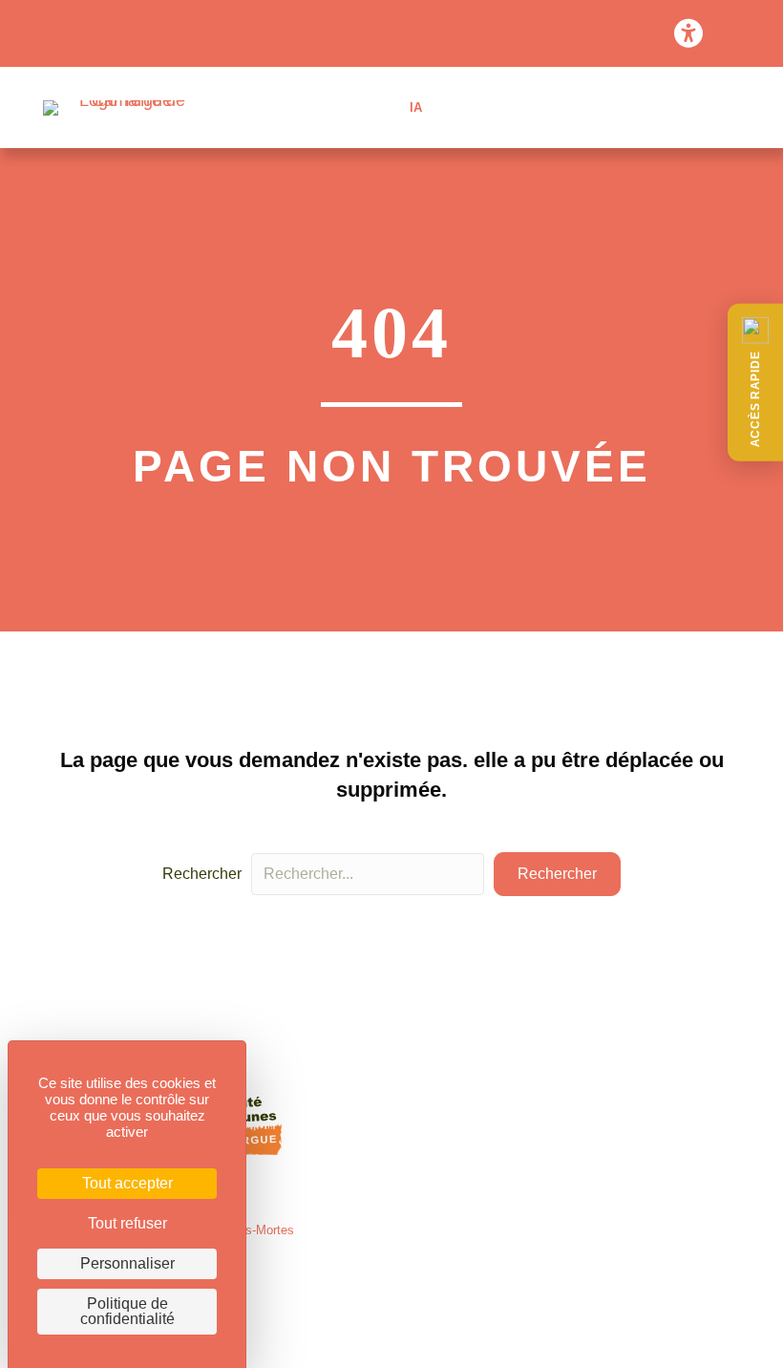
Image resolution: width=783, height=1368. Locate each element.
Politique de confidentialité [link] (127, 1311)
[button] (755, 382)
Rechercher (202, 874)
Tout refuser (127, 1223)
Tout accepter (127, 1183)
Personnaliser (127, 1263)
